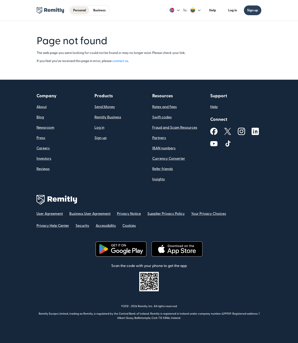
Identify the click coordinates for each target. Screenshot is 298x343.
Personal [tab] (79, 10)
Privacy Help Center (52, 225)
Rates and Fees (164, 107)
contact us (120, 61)
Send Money (104, 107)
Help (212, 10)
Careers (43, 148)
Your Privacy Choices (208, 213)
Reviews (43, 169)
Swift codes (162, 117)
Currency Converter (168, 158)
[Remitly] (50, 10)
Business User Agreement (89, 213)
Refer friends (162, 169)
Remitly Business (107, 117)
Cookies (129, 225)
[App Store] (176, 249)
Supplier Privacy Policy (166, 213)
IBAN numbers (164, 148)
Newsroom (45, 127)
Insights (158, 179)
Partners (159, 138)
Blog (40, 117)
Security (82, 225)
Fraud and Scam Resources (174, 127)
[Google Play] (121, 249)
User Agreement (49, 213)
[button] (174, 10)
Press (40, 138)
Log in (232, 10)
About (41, 107)
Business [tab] (99, 10)
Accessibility (106, 225)
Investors (43, 158)
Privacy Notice (129, 213)
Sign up (252, 10)
